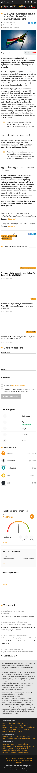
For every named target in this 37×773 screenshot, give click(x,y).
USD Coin (11, 725)
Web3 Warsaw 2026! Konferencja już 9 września (18, 616)
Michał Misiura (14, 27)
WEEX (24, 441)
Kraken (25, 434)
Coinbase (26, 416)
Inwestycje (24, 748)
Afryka (4, 236)
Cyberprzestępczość (24, 746)
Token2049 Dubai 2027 (9, 656)
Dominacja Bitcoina (10, 573)
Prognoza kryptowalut (19, 750)
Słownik (14, 758)
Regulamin (14, 760)
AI (33, 746)
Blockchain (5, 744)
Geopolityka (6, 750)
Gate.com (17, 739)
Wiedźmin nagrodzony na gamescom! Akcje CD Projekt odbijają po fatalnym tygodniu (17, 306)
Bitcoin (4, 5)
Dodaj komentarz (10, 396)
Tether (18, 723)
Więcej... (4, 584)
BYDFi (4, 739)
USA (12, 744)
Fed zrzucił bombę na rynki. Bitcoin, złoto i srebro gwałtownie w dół (18, 338)
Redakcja (29, 758)
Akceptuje (15, 385)
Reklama (7, 758)
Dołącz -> (11, 226)
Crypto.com (26, 739)
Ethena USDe (12, 729)
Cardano (5, 727)
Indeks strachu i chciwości (15, 511)
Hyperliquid (13, 727)
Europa (13, 752)
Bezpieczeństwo (23, 752)
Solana (4, 725)
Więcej (5, 543)
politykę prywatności (18, 385)
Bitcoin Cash (31, 727)
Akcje (33, 299)
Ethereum (14, 5)
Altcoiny (17, 748)
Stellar (4, 729)
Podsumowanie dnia (28, 268)
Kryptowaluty (6, 239)
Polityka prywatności (25, 760)
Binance (10, 739)
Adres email (5, 377)
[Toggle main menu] (35, 2)
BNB (22, 5)
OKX (33, 739)
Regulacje (18, 744)
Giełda (25, 744)
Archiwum (18, 762)
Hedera (4, 731)
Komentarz (5, 352)
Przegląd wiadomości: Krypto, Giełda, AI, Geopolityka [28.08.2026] (11, 2)
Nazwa (3, 369)
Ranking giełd (9, 409)
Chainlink (22, 727)
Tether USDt (12, 468)
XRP (31, 5)
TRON (26, 725)
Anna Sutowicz (12, 25)
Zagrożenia (5, 752)
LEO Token (25, 729)
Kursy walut (10, 447)
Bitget (24, 428)
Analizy (4, 748)
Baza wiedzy (21, 758)
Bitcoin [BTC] (12, 236)
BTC (23, 76)
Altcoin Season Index (12, 552)
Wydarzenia (9, 605)
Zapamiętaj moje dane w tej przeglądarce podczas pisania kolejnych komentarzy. (19, 390)
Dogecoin (19, 725)
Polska (10, 748)
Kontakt (7, 760)
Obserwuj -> (12, 219)
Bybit (24, 422)
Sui (19, 729)
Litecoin (19, 731)
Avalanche (11, 731)
